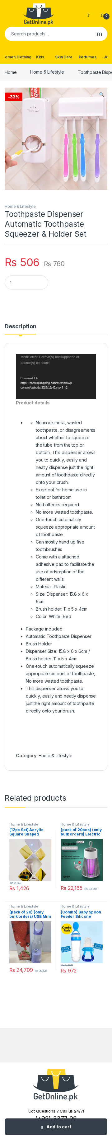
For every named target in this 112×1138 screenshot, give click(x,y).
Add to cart (58, 1126)
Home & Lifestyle (47, 72)
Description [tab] (20, 327)
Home (10, 72)
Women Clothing (16, 57)
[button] (101, 94)
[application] (56, 376)
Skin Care (63, 57)
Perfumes (87, 57)
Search (99, 34)
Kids (40, 57)
